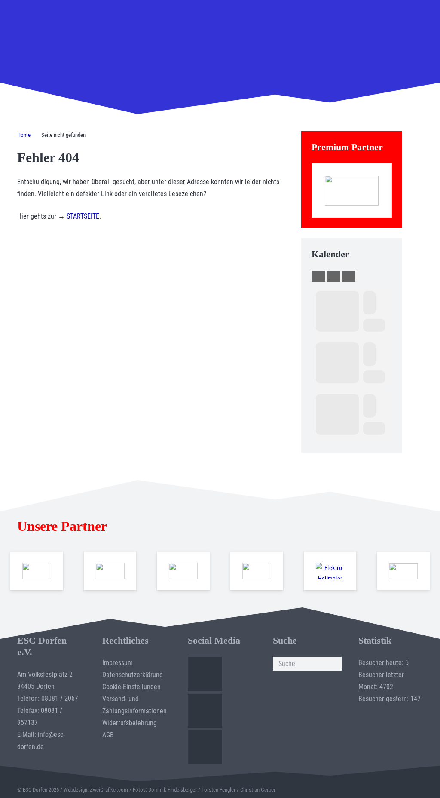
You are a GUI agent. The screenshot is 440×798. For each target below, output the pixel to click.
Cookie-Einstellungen (131, 687)
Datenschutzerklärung (132, 675)
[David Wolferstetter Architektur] (256, 571)
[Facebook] (205, 674)
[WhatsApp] (205, 747)
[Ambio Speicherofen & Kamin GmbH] (36, 571)
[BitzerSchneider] (183, 571)
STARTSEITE (83, 216)
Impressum (117, 663)
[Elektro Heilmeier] (329, 571)
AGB (108, 735)
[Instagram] (205, 711)
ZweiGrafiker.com (109, 789)
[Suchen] (335, 664)
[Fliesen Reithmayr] (403, 571)
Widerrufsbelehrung (129, 723)
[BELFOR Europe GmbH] (109, 571)
